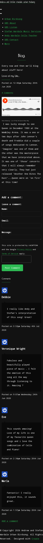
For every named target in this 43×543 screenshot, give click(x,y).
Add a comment (10, 521)
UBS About (10, 23)
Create (35, 538)
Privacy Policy (24, 249)
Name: (5, 209)
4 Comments (7, 92)
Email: (5, 220)
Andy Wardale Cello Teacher (21, 35)
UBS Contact (11, 39)
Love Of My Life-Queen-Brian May (20, 120)
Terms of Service (10, 253)
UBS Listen (11, 27)
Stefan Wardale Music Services (23, 31)
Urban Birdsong (13, 19)
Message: (7, 232)
